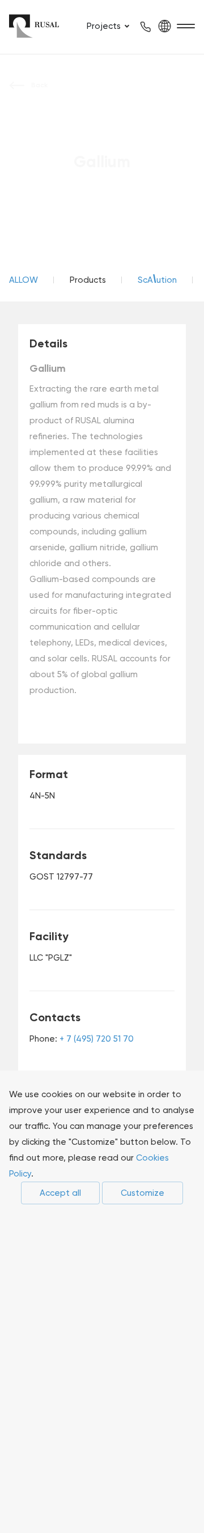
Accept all (60, 1193)
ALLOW (23, 280)
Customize (142, 1193)
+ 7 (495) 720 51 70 (97, 1039)
